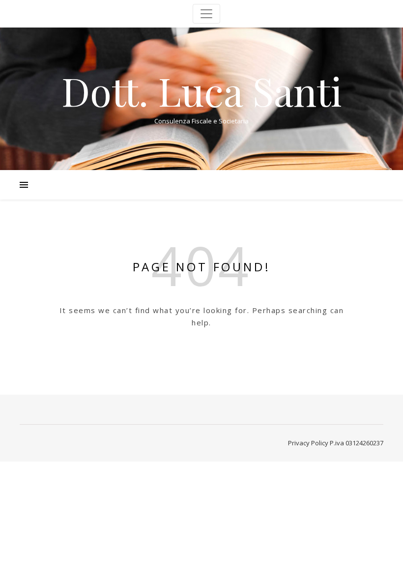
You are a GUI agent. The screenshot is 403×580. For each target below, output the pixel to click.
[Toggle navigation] (206, 14)
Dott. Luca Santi (201, 90)
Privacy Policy (308, 442)
